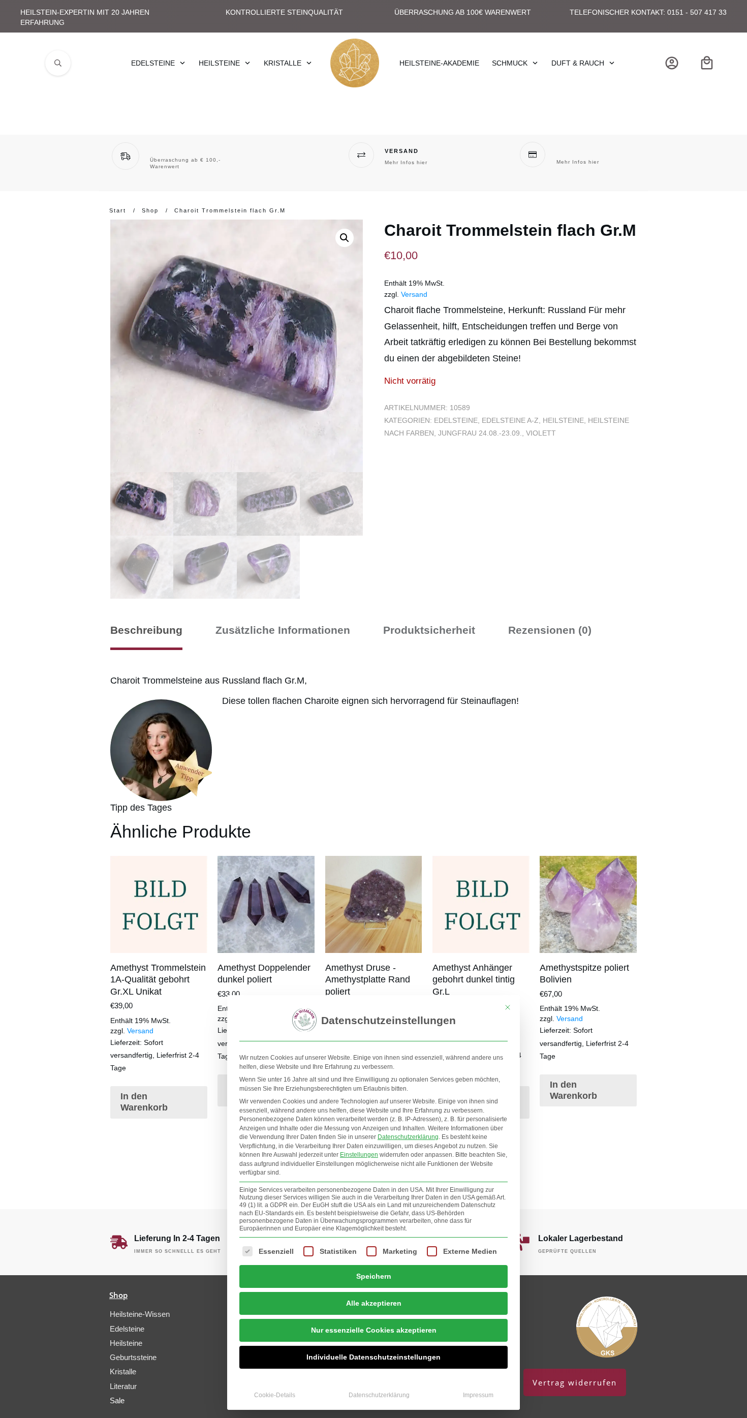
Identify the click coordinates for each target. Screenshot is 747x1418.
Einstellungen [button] (359, 1154)
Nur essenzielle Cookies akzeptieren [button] (374, 1330)
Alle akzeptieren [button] (373, 1303)
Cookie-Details (274, 1395)
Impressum (478, 1395)
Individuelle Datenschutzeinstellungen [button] (373, 1357)
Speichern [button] (373, 1276)
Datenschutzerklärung (408, 1136)
